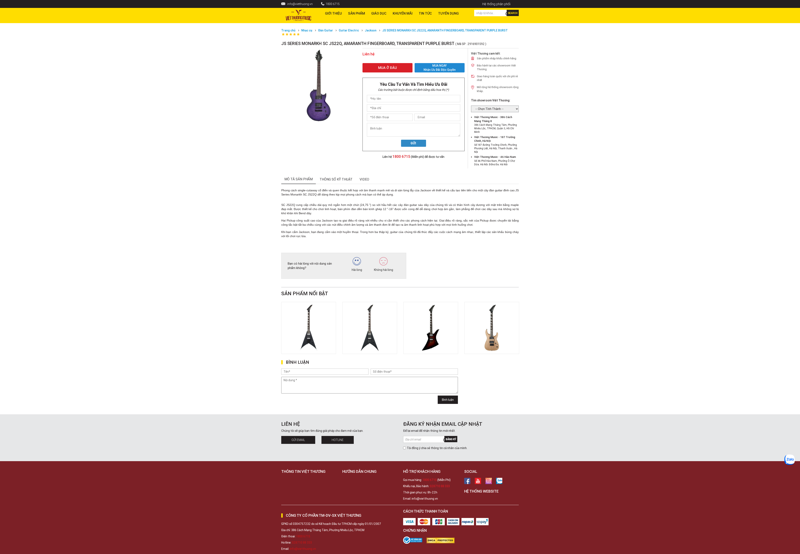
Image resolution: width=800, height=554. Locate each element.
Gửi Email (298, 440)
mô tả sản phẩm (298, 179)
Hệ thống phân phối (496, 4)
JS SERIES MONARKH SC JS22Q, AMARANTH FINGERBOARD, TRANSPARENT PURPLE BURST (445, 30)
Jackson (370, 30)
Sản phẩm (356, 13)
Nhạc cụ (306, 30)
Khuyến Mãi (402, 13)
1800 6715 (333, 4)
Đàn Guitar (325, 30)
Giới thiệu (333, 13)
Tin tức (425, 13)
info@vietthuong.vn (300, 4)
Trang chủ (288, 30)
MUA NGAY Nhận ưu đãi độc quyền (440, 67)
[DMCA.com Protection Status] (442, 540)
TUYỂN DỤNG (448, 13)
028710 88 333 (440, 486)
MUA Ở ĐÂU (387, 68)
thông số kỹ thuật (336, 179)
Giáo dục (378, 13)
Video (364, 179)
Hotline (338, 440)
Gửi (413, 143)
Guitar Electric (349, 30)
